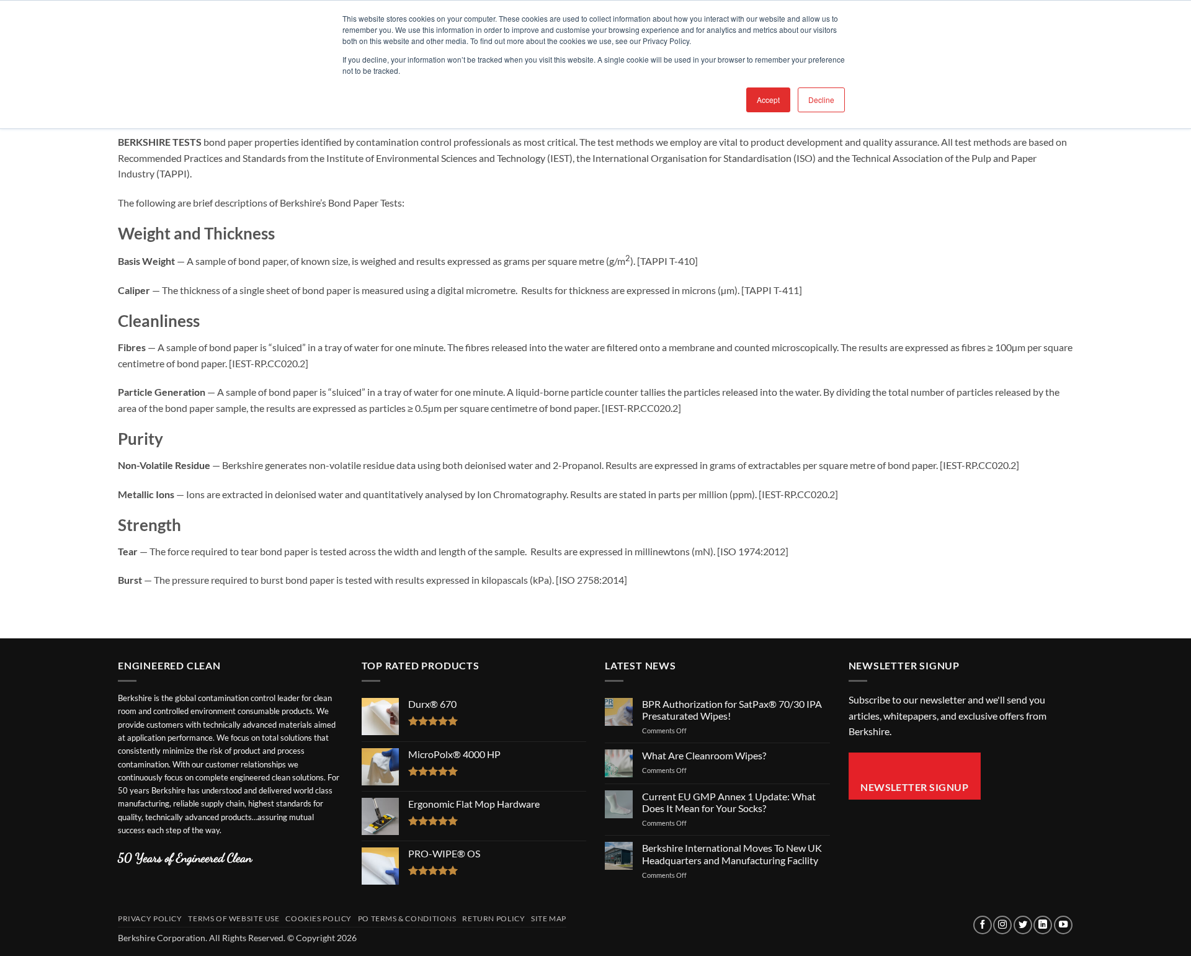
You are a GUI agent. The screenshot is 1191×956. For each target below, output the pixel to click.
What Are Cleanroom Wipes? (704, 755)
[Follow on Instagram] (1002, 925)
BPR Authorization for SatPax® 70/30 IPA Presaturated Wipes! (732, 709)
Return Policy (493, 918)
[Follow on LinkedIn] (1042, 925)
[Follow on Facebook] (982, 925)
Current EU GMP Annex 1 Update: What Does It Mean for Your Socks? (729, 802)
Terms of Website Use (233, 918)
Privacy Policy (150, 918)
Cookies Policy (318, 918)
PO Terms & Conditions (407, 918)
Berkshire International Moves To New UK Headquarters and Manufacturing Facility (732, 853)
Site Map (548, 918)
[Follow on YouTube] (1063, 925)
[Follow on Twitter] (1023, 925)
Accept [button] (768, 99)
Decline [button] (821, 99)
